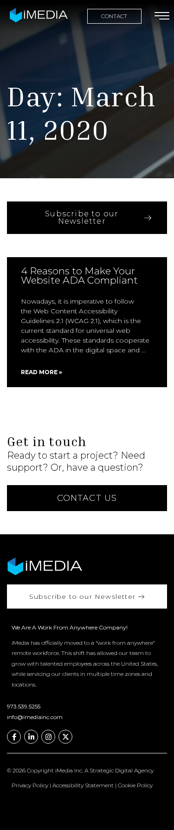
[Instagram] (48, 737)
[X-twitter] (65, 737)
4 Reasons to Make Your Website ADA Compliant (79, 275)
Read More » (41, 372)
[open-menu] (160, 16)
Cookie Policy (135, 785)
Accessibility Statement (83, 785)
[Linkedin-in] (31, 737)
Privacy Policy (30, 785)
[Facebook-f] (14, 737)
